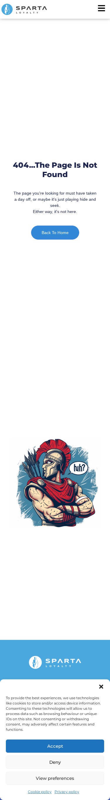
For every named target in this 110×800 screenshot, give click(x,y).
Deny (55, 762)
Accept (55, 746)
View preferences (55, 778)
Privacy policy (67, 791)
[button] (101, 687)
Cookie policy (40, 791)
